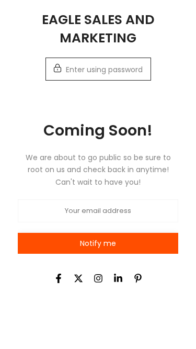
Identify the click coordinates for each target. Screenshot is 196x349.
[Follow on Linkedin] (118, 278)
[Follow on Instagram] (98, 278)
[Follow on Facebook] (58, 278)
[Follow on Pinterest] (138, 278)
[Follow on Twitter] (78, 278)
